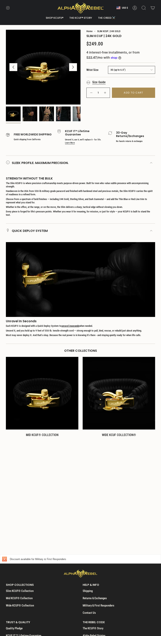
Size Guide (99, 82)
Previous (13, 67)
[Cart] (152, 8)
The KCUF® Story (93, 628)
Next (73, 67)
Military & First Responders (98, 605)
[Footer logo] (80, 573)
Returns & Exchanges (95, 598)
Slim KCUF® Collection (20, 591)
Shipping (88, 591)
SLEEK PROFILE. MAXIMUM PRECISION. (40, 163)
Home (89, 31)
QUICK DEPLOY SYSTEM (30, 231)
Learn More (70, 143)
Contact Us (89, 613)
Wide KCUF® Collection (20, 605)
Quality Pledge (14, 628)
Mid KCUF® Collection (19, 598)
